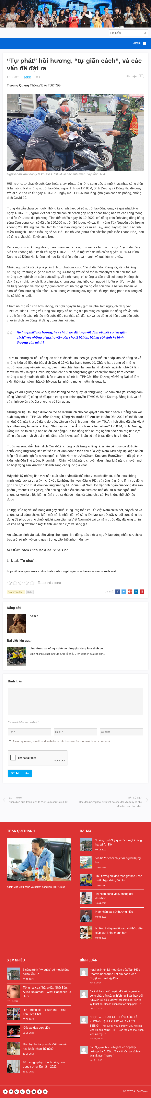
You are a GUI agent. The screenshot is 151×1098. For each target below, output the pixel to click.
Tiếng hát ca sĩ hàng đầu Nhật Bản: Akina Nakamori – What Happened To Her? (47, 992)
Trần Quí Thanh (139, 1091)
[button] (75, 43)
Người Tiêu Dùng (16, 592)
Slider (30, 592)
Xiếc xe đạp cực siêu (36, 1027)
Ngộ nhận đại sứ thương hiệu (114, 911)
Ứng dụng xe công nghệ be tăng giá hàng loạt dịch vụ (66, 648)
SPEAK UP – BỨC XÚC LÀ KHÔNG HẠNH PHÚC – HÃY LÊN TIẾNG (113, 1021)
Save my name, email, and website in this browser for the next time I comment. (62, 741)
